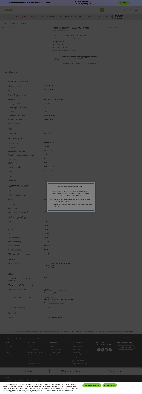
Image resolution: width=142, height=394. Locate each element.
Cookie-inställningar (92, 385)
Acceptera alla (109, 385)
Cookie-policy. (37, 392)
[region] (71, 388)
